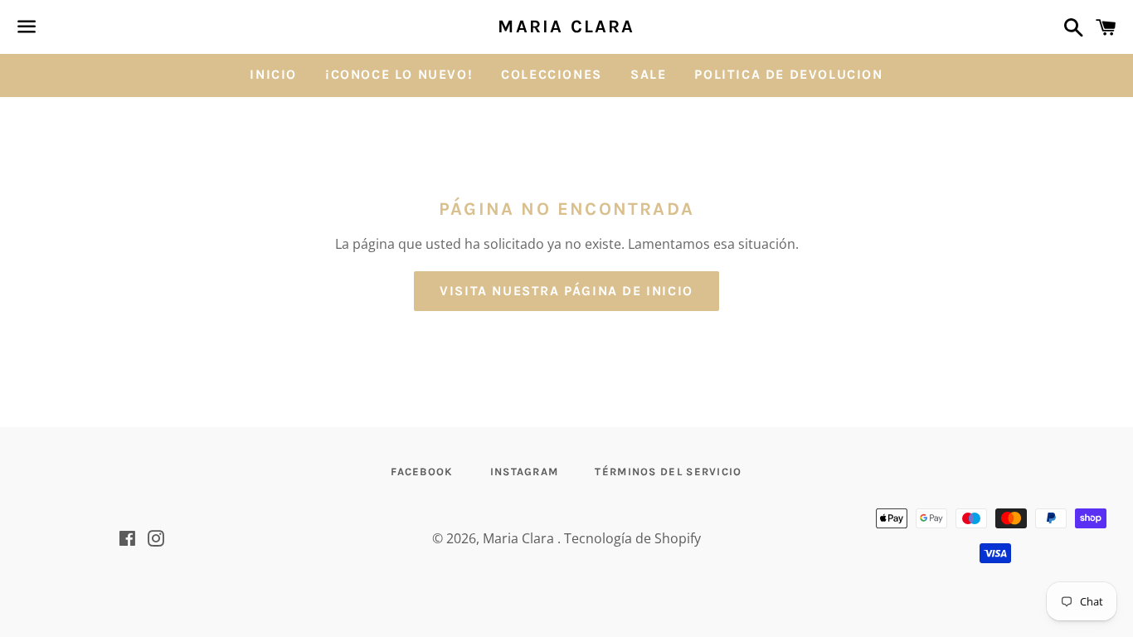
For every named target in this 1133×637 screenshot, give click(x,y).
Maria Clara (566, 26)
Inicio (273, 74)
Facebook (422, 471)
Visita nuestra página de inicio (566, 291)
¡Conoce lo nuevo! (399, 74)
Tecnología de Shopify (632, 538)
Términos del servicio (668, 471)
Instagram (524, 471)
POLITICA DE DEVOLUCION (788, 74)
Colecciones (551, 74)
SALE (648, 74)
